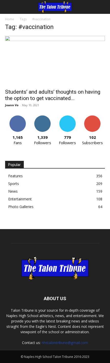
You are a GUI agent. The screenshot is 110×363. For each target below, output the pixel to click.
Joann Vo (11, 105)
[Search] (103, 7)
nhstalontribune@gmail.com (65, 342)
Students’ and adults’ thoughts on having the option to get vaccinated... (52, 95)
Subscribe (92, 117)
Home (9, 19)
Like (17, 117)
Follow (43, 117)
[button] (9, 7)
